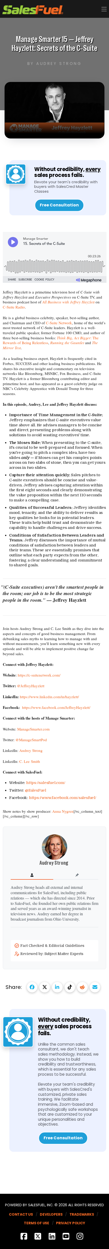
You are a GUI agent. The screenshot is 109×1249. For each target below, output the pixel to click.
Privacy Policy (70, 1223)
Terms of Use (36, 1223)
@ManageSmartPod (31, 739)
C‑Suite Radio (14, 307)
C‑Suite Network (59, 322)
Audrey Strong (31, 750)
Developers (51, 1214)
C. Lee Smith (29, 761)
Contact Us (21, 1214)
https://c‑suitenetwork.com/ (39, 675)
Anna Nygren (63, 811)
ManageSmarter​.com (33, 729)
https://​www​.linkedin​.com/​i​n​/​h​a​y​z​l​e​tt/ (49, 696)
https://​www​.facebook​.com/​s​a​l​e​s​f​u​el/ (62, 797)
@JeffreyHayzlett (30, 685)
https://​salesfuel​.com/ (45, 782)
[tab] (32, 875)
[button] (104, 9)
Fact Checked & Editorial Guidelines (52, 946)
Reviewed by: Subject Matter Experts (52, 954)
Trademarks (81, 1214)
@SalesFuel (35, 790)
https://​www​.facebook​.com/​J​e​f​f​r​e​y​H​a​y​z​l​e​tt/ (56, 707)
